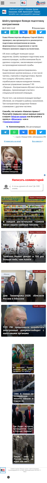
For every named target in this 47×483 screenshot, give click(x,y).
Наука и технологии (37, 197)
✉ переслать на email (12, 141)
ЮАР (20, 12)
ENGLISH (13, 3)
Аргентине (27, 12)
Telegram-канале (18, 117)
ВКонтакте (16, 119)
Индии (29, 9)
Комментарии (39, 28)
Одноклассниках (11, 122)
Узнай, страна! (39, 271)
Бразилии (13, 12)
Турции (37, 12)
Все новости (37, 141)
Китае (35, 9)
